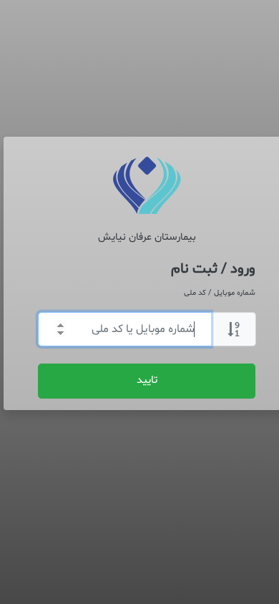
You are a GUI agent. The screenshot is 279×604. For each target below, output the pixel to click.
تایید (147, 380)
